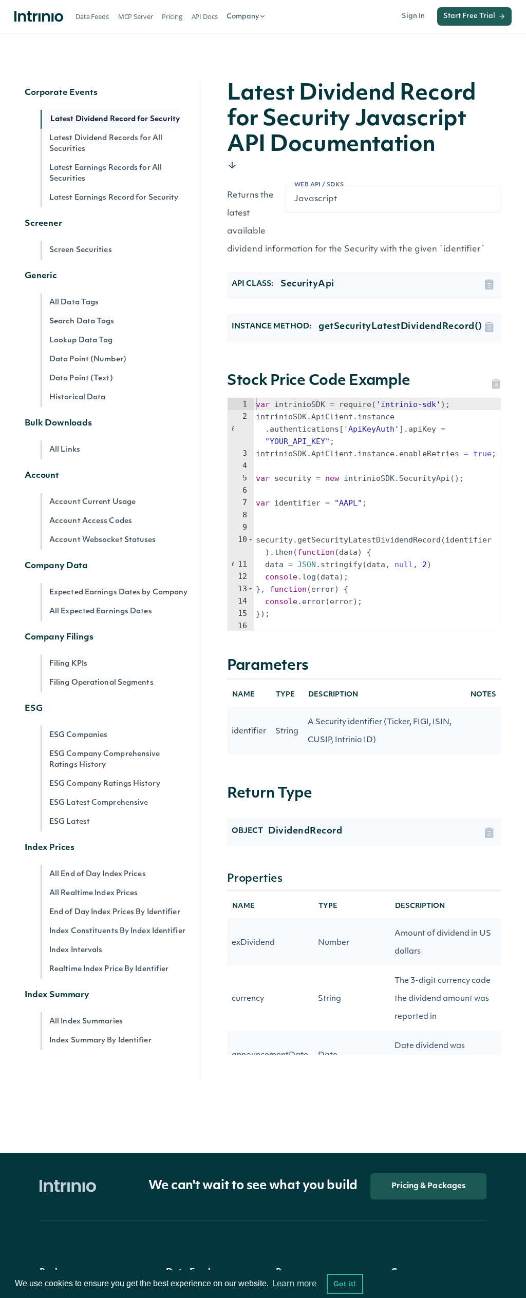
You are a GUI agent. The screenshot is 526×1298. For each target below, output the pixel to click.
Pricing (172, 16)
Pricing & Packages (428, 1186)
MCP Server (135, 16)
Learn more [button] (294, 1283)
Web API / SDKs (319, 185)
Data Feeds (92, 16)
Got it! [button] (344, 1284)
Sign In (413, 16)
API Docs (205, 16)
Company (243, 16)
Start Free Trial (469, 16)
